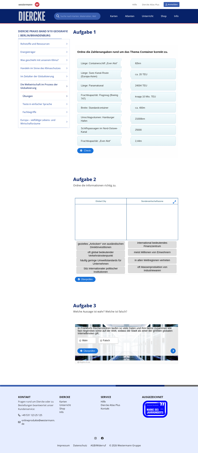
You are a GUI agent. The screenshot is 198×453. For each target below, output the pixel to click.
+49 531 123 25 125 (32, 415)
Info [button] (176, 16)
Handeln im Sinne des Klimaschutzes (40, 68)
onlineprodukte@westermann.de (38, 422)
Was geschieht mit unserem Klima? (39, 60)
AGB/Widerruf (98, 445)
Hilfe (134, 4)
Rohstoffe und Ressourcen (35, 43)
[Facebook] (102, 438)
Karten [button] (114, 16)
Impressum (63, 445)
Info (61, 412)
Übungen (28, 96)
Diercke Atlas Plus (150, 4)
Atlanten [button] (129, 16)
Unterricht (65, 405)
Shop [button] (164, 16)
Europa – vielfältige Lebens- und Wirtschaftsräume (37, 121)
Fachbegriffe (29, 112)
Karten (63, 401)
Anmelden (173, 4)
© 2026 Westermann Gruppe (125, 445)
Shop (62, 408)
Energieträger (28, 52)
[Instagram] (95, 438)
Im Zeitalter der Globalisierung (37, 76)
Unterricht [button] (147, 16)
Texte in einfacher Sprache (37, 104)
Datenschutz (80, 445)
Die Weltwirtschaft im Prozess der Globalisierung (39, 86)
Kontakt (105, 408)
